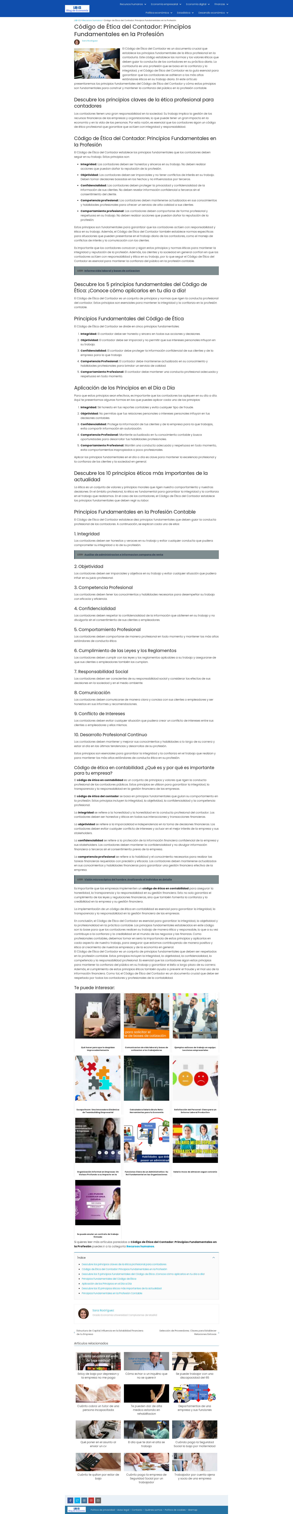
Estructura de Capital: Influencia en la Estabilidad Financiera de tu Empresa (110, 1332)
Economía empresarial (164, 4)
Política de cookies (175, 1509)
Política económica (157, 12)
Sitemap (192, 1509)
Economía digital (196, 4)
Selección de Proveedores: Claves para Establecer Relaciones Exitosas (187, 1332)
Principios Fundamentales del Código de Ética (109, 1279)
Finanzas (220, 4)
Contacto (137, 1509)
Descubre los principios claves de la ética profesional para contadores (124, 1264)
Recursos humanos (131, 4)
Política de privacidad (103, 1509)
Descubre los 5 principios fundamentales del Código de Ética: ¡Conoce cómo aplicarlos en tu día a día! (143, 1274)
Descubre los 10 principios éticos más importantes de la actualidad (121, 1288)
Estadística (183, 12)
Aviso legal (123, 1509)
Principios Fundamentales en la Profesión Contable (112, 1293)
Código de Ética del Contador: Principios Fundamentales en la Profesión (124, 1269)
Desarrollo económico (212, 12)
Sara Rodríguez (90, 40)
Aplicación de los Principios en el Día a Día (107, 1283)
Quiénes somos (153, 1509)
